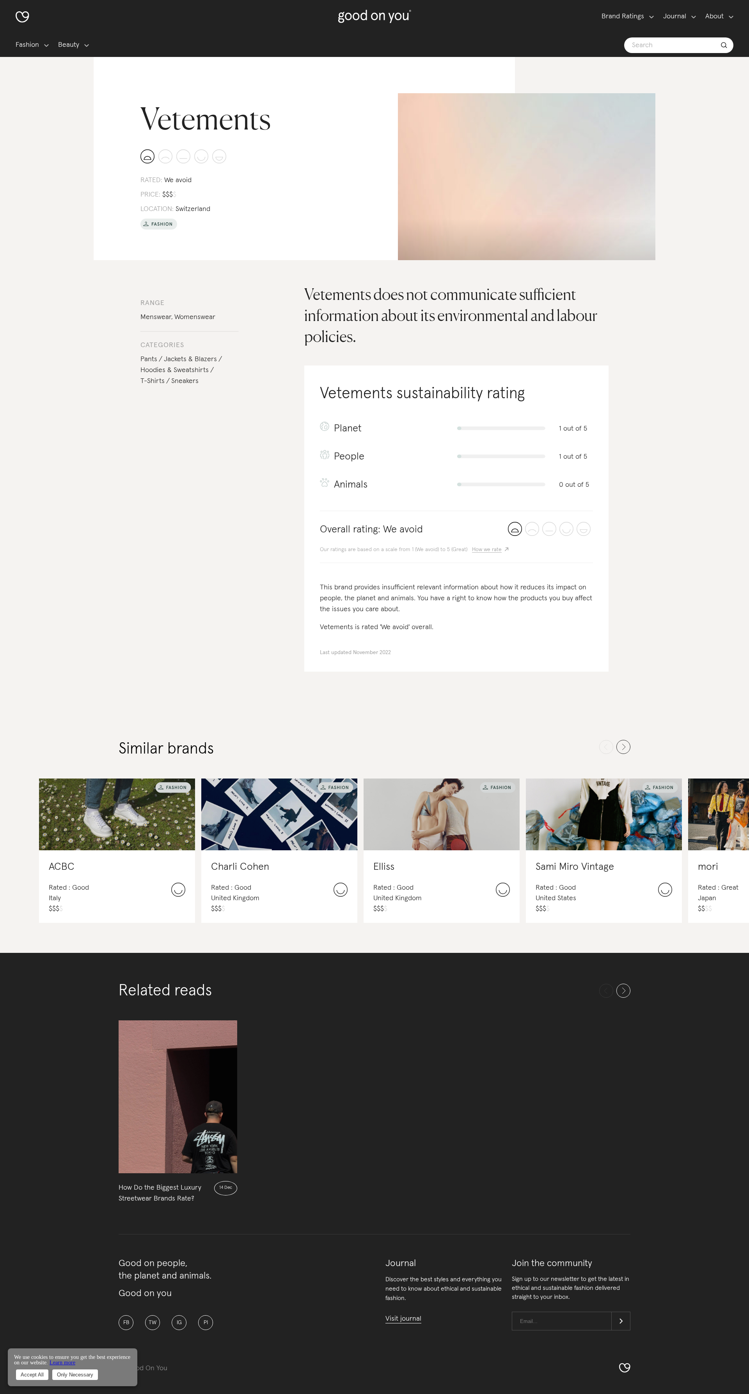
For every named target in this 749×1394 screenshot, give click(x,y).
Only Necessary (75, 1375)
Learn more (62, 1363)
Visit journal (403, 1318)
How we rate (487, 549)
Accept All (32, 1375)
